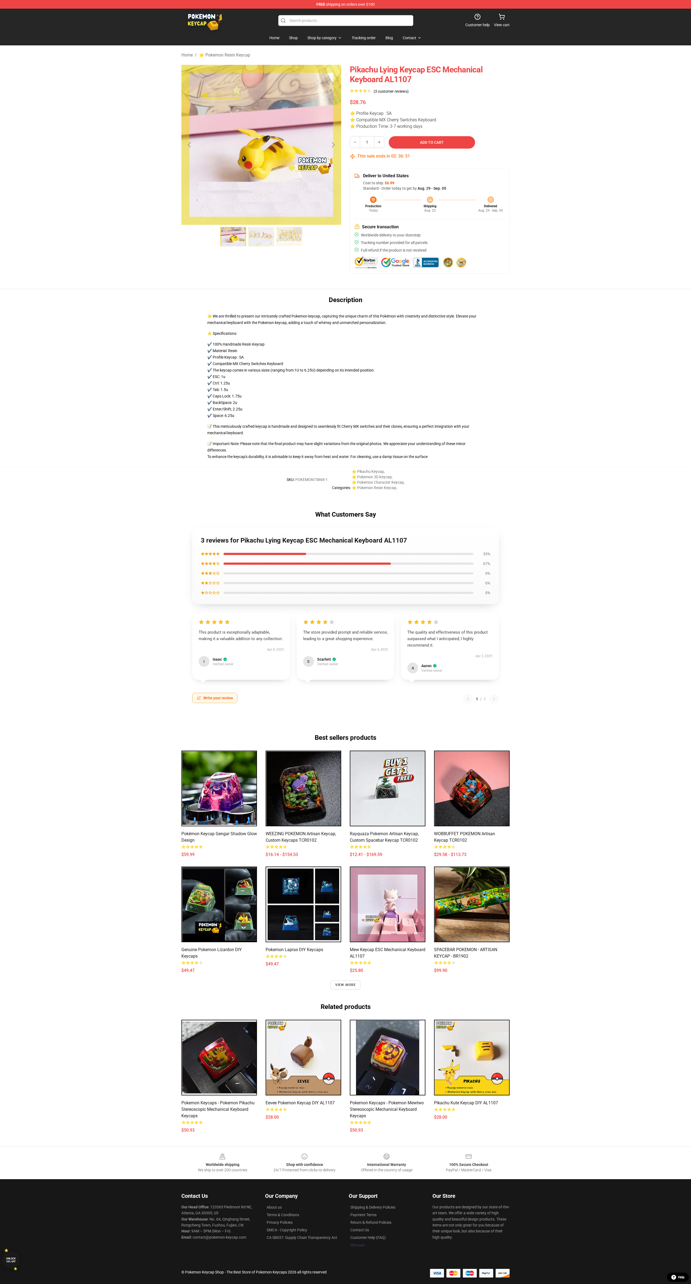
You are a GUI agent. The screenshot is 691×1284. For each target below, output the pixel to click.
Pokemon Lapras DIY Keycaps (294, 949)
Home (187, 55)
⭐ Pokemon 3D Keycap (372, 477)
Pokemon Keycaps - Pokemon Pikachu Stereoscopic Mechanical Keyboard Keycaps (218, 1109)
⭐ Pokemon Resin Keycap (224, 55)
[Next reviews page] (494, 699)
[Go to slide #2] (261, 236)
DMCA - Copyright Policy (287, 1230)
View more (345, 985)
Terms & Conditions (283, 1215)
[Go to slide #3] (289, 236)
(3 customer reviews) (391, 91)
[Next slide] (332, 145)
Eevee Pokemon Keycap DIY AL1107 (300, 1102)
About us (274, 1207)
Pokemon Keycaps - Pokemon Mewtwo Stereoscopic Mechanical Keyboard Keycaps (387, 1109)
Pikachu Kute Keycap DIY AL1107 (466, 1102)
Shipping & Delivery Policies (372, 1207)
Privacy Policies (280, 1222)
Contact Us (359, 1230)
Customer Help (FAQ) (368, 1237)
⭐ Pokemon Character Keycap (378, 482)
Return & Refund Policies (370, 1222)
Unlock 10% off (11, 1260)
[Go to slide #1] (233, 236)
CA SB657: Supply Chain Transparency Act (302, 1237)
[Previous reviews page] (468, 699)
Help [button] (681, 1277)
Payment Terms (363, 1215)
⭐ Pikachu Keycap (368, 471)
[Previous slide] (189, 145)
